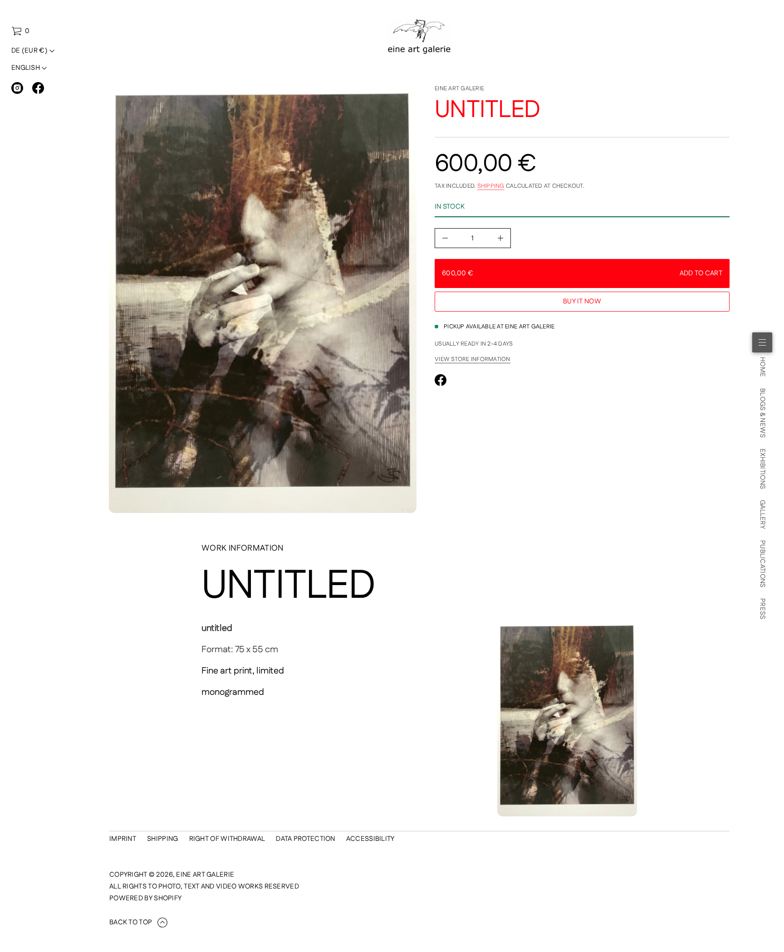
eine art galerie (459, 88)
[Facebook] (38, 88)
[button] (20, 31)
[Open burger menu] (762, 342)
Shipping (491, 186)
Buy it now (582, 301)
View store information (472, 359)
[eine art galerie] (419, 37)
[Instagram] (17, 88)
